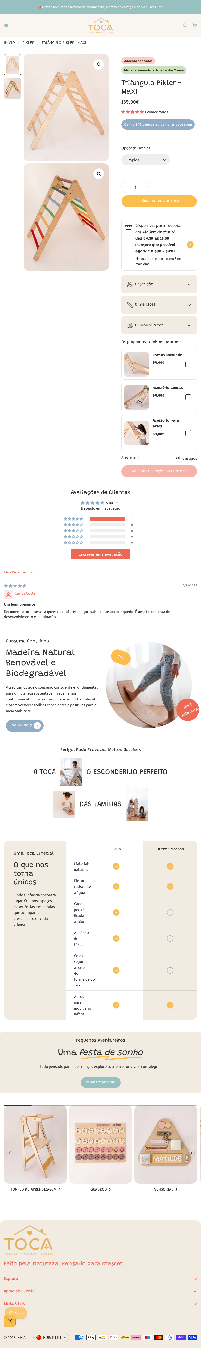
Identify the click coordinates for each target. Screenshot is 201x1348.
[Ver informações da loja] (190, 244)
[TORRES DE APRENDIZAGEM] (35, 1149)
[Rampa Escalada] (136, 364)
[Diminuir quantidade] (126, 187)
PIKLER (28, 42)
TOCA (21, 1337)
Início (9, 42)
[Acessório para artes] (136, 433)
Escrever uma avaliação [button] (100, 554)
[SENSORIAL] (165, 1149)
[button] (132, 111)
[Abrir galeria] (98, 64)
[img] (15, 585)
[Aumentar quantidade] (144, 187)
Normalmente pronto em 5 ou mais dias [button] (158, 261)
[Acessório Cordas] (136, 397)
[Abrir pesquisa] (185, 25)
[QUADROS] (100, 1149)
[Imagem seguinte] (191, 1153)
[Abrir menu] (6, 25)
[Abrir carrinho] (195, 25)
